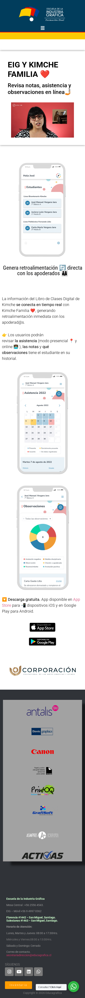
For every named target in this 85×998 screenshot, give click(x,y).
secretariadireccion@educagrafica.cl (28, 955)
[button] (42, 28)
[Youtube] (19, 971)
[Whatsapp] (38, 971)
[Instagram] (9, 971)
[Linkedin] (28, 971)
